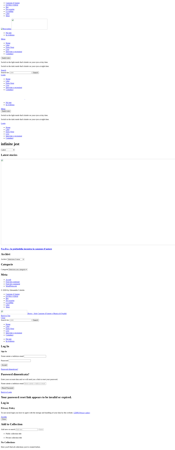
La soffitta (9, 11)
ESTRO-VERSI (12, 5)
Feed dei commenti (13, 284)
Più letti (8, 33)
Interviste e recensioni (14, 52)
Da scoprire (10, 9)
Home (8, 43)
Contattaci (9, 54)
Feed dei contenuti (13, 282)
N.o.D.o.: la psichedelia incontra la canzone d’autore (26, 249)
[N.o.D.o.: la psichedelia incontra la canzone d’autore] (87, 202)
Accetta (4, 417)
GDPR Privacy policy (82, 413)
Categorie (4, 269)
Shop (8, 16)
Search (35, 73)
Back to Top (5, 316)
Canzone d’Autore (13, 3)
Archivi (4, 259)
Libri (7, 14)
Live (7, 49)
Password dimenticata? (9, 369)
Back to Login (6, 392)
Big (7, 7)
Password (4, 361)
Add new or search (8, 429)
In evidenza (10, 35)
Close (3, 318)
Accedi (8, 280)
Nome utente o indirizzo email (12, 356)
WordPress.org (11, 286)
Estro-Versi (10, 47)
